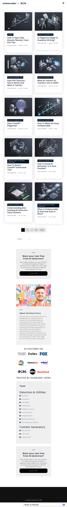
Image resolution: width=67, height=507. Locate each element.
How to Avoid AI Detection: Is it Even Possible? (46, 166)
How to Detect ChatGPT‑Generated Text (16, 167)
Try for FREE (33, 273)
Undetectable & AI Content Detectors (16, 161)
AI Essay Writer (25, 430)
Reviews (10, 34)
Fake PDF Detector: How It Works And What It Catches (16, 82)
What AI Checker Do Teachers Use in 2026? (48, 81)
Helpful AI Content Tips (45, 34)
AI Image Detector (26, 416)
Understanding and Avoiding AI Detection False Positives (17, 210)
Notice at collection (32, 505)
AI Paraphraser (25, 406)
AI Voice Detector (26, 412)
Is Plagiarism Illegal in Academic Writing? (47, 38)
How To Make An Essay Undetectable (48, 124)
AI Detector (24, 396)
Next (42, 230)
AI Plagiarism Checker (27, 409)
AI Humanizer (25, 399)
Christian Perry (11, 45)
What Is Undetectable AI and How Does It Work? (47, 211)
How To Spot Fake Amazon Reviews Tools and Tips (17, 40)
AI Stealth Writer (26, 437)
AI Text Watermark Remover (29, 422)
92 (36, 230)
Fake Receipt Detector (28, 419)
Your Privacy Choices (51, 505)
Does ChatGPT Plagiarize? (14, 124)
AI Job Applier (25, 402)
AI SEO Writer (25, 434)
